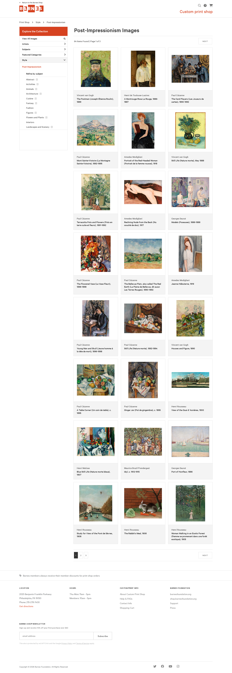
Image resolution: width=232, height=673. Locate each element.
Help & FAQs (126, 598)
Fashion (30, 107)
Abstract (30, 79)
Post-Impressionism (56, 22)
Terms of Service (82, 643)
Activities (30, 84)
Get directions (26, 606)
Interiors (30, 122)
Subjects (26, 49)
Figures (29, 112)
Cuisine (29, 98)
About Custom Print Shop (132, 594)
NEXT (205, 41)
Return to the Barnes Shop (32, 2)
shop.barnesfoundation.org (183, 598)
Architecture (32, 93)
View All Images (29, 38)
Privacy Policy (66, 643)
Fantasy (30, 103)
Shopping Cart (127, 607)
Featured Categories (31, 54)
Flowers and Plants (35, 117)
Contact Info (126, 603)
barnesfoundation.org (180, 594)
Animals (30, 88)
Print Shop (24, 22)
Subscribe (103, 635)
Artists (25, 43)
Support (174, 603)
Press (173, 607)
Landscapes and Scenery (37, 126)
